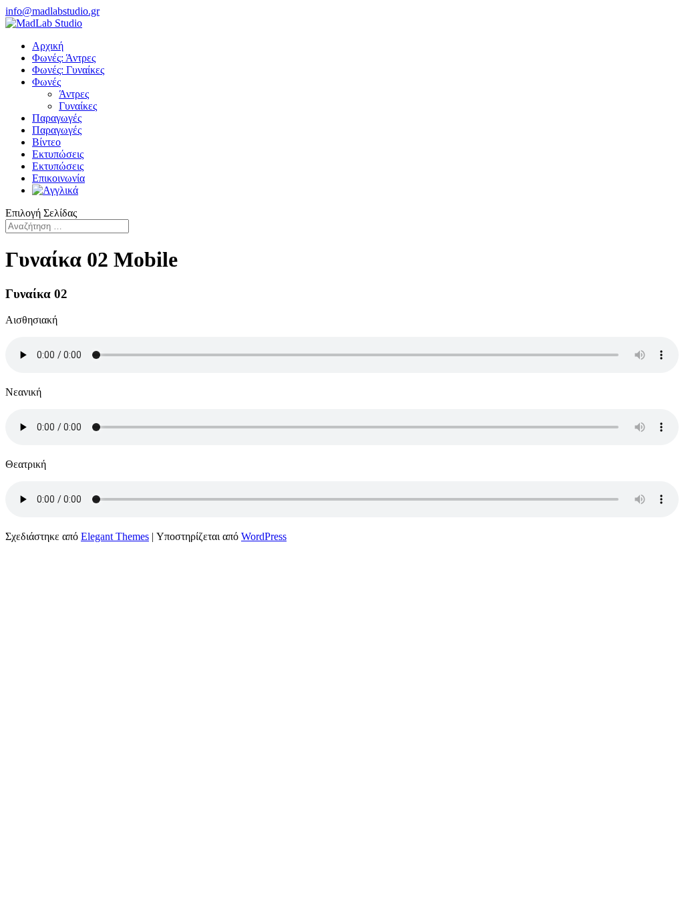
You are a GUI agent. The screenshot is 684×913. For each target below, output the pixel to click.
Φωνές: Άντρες (64, 57)
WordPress (264, 536)
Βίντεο (46, 142)
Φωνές (46, 82)
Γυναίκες (78, 106)
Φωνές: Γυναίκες (68, 70)
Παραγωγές (56, 118)
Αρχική (47, 45)
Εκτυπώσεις (57, 154)
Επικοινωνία (58, 178)
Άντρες (74, 94)
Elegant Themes (115, 536)
